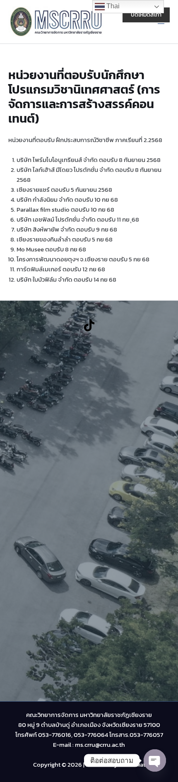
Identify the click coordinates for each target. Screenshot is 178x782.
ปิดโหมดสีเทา (146, 14)
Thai (112, 6)
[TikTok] (89, 325)
